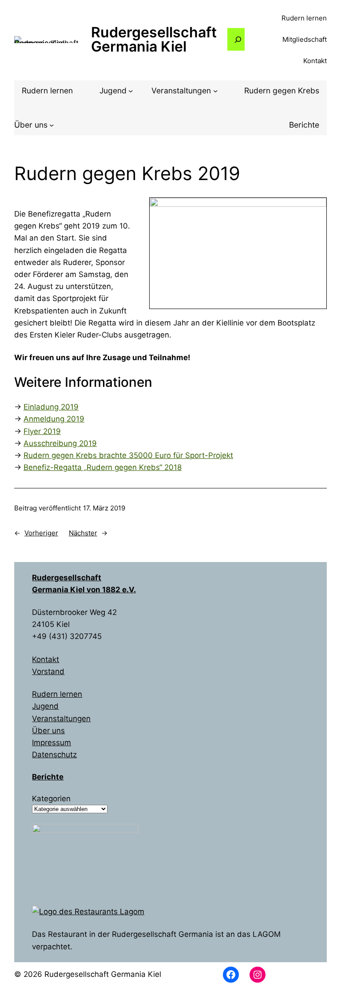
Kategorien (51, 798)
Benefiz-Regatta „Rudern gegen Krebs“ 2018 (103, 467)
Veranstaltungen (61, 718)
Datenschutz (54, 754)
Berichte (47, 776)
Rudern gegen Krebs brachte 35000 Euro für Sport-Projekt (128, 455)
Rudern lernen (57, 694)
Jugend (45, 706)
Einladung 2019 (51, 406)
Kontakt (45, 659)
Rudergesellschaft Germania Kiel (154, 39)
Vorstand (48, 671)
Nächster (83, 533)
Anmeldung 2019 (54, 418)
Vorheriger (41, 533)
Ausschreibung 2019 (60, 443)
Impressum (51, 742)
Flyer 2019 (42, 431)
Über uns (48, 730)
